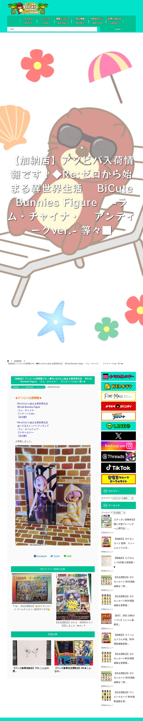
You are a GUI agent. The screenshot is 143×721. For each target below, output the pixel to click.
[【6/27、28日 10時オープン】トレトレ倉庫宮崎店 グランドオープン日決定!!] (106, 618)
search (118, 29)
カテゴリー (106, 498)
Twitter (56, 556)
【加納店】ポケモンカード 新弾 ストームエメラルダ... (124, 543)
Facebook (41, 556)
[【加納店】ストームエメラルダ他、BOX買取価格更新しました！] (106, 638)
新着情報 (16, 387)
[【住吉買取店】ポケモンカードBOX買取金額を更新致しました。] (106, 599)
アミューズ (40, 387)
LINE (69, 556)
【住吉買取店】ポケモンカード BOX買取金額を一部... (124, 581)
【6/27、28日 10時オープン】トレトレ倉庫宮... (124, 620)
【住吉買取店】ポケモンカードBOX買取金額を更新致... (124, 600)
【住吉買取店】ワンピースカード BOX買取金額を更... (124, 696)
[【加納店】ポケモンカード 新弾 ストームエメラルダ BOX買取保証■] (106, 542)
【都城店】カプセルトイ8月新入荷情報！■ (124, 562)
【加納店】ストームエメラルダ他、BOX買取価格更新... (124, 639)
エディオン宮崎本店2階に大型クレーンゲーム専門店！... (124, 524)
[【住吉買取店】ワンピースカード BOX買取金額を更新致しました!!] (106, 695)
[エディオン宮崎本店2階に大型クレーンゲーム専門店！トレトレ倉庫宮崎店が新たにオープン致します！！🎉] (106, 522)
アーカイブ (106, 512)
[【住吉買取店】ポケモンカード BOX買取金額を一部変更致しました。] (106, 580)
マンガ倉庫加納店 (28, 387)
